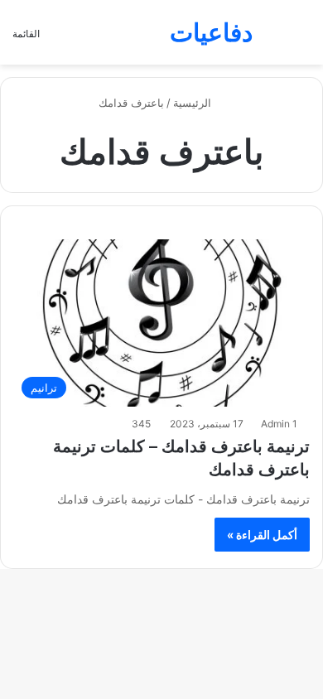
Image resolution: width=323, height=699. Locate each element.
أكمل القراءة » (262, 535)
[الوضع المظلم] (273, 38)
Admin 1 (279, 423)
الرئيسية (194, 102)
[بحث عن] (302, 38)
